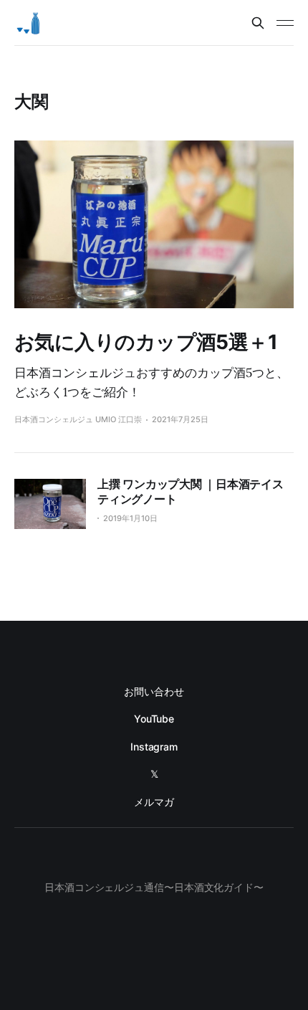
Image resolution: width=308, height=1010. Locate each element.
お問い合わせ (154, 691)
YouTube (154, 719)
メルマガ (154, 802)
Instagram (154, 746)
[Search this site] (258, 23)
